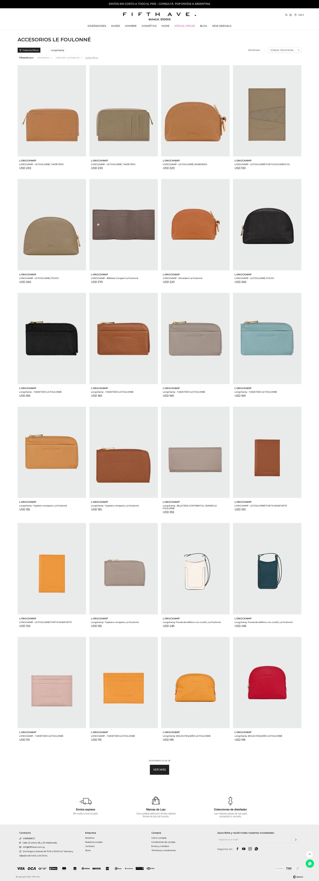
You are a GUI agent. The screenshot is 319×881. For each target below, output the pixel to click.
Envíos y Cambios (160, 846)
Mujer (115, 25)
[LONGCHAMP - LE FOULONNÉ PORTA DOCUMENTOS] (267, 110)
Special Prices (184, 25)
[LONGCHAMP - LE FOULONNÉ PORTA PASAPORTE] (267, 452)
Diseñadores (97, 25)
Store (88, 850)
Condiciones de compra (163, 842)
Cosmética (149, 25)
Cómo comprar (159, 838)
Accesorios (43, 57)
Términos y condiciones (163, 850)
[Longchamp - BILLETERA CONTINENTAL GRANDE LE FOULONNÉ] (195, 452)
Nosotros (89, 838)
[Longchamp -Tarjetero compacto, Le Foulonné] (52, 452)
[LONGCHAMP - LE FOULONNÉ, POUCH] (52, 224)
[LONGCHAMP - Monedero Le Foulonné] (195, 224)
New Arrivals (221, 25)
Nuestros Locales (94, 842)
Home (165, 25)
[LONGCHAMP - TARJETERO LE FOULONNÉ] (52, 682)
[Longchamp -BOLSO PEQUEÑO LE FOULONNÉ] (195, 682)
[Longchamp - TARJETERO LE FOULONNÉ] (52, 338)
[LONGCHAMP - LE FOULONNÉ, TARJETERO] (52, 110)
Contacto (90, 846)
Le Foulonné (67, 57)
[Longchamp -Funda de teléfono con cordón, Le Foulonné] (195, 568)
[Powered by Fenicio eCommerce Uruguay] (298, 876)
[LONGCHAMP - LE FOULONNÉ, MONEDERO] (195, 110)
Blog (203, 25)
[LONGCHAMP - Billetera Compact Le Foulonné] (123, 224)
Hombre (131, 25)
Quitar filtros (91, 57)
